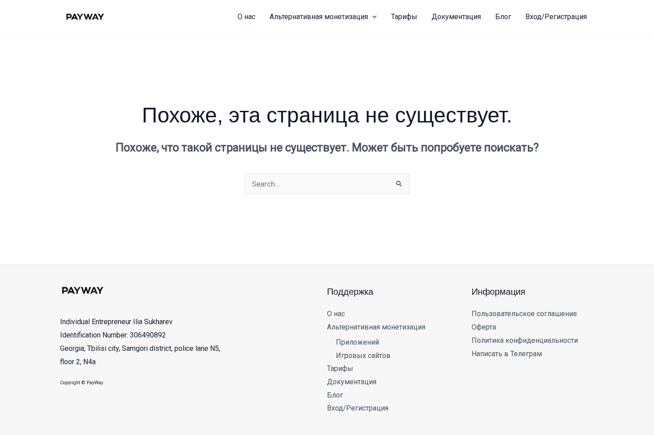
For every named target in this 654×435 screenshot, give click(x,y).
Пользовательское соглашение (524, 313)
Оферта (484, 327)
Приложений (357, 342)
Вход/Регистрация (357, 408)
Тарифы (340, 368)
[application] (372, 17)
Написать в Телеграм (507, 354)
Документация (351, 382)
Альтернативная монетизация (376, 327)
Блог (335, 395)
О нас (336, 313)
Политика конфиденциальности (525, 340)
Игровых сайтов (363, 355)
